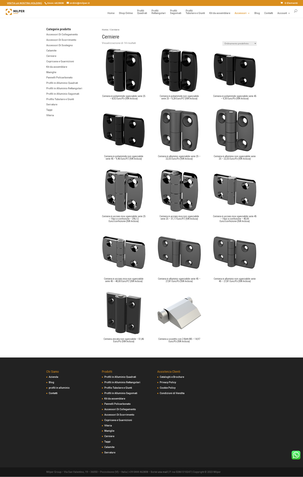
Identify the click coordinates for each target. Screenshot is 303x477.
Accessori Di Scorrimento (61, 39)
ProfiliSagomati (175, 12)
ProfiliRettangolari (159, 12)
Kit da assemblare (219, 13)
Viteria (50, 115)
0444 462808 (55, 3)
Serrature (51, 104)
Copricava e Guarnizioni (60, 61)
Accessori (241, 13)
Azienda (53, 377)
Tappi (49, 109)
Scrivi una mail (159, 472)
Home (111, 13)
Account (282, 13)
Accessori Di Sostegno (59, 45)
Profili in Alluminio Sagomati (62, 93)
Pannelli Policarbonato (59, 77)
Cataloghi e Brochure (172, 377)
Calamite (51, 50)
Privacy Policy (168, 382)
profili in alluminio (59, 387)
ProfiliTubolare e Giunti (195, 12)
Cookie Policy (168, 387)
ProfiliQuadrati (142, 12)
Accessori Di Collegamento (62, 34)
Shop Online (126, 13)
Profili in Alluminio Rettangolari (64, 88)
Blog (257, 13)
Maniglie (51, 72)
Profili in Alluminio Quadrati (62, 83)
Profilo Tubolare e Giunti (60, 99)
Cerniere (51, 56)
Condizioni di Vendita (172, 393)
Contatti (268, 13)
